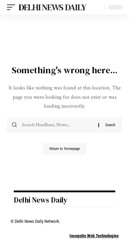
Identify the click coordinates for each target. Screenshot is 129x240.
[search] (98, 7)
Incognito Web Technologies (94, 235)
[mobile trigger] (13, 7)
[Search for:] (57, 125)
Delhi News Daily (52, 7)
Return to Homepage (65, 148)
